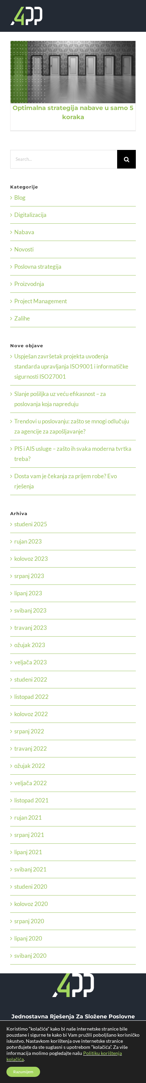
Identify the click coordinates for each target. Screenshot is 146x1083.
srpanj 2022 (29, 731)
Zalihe (22, 318)
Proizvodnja (29, 283)
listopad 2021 (31, 800)
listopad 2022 (31, 696)
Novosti (24, 249)
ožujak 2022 (29, 765)
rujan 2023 (28, 541)
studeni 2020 (30, 886)
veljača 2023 (30, 662)
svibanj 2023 (30, 610)
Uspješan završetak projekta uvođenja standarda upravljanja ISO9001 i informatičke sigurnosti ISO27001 (71, 366)
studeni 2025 (30, 524)
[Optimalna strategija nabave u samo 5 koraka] (73, 72)
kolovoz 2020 (31, 903)
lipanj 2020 (28, 938)
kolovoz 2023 (31, 558)
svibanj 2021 (30, 869)
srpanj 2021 (29, 834)
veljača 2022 (30, 783)
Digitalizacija (30, 214)
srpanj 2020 (29, 921)
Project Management (40, 301)
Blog (19, 197)
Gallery (81, 72)
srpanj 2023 (29, 575)
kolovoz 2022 (31, 713)
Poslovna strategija (37, 266)
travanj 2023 (30, 627)
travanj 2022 (30, 748)
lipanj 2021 (28, 852)
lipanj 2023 (28, 593)
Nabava (24, 232)
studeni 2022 (30, 679)
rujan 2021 (28, 817)
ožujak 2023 (29, 644)
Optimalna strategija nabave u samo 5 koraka (64, 72)
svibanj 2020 (30, 955)
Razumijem (23, 1071)
